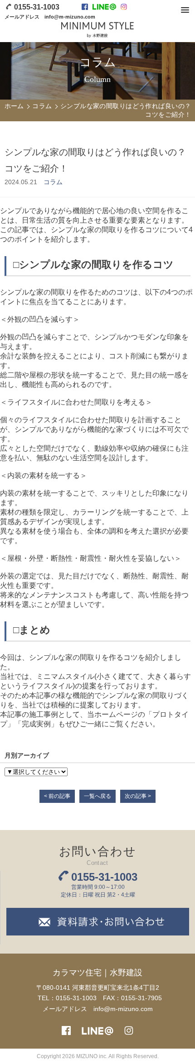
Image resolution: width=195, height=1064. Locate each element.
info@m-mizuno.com (69, 16)
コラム (42, 106)
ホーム (14, 106)
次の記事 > (138, 796)
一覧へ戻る (97, 796)
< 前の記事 (57, 796)
